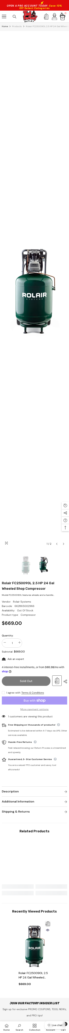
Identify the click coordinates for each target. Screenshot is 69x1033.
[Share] (64, 681)
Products (17, 26)
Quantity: (7, 635)
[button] (57, 544)
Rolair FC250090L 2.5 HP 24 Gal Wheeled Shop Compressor (33, 975)
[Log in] (54, 16)
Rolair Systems (22, 601)
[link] (18, 886)
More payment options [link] (34, 709)
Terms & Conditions (32, 692)
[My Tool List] (46, 16)
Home (5, 26)
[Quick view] (47, 930)
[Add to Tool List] (57, 680)
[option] (34, 289)
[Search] (14, 16)
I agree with (13, 692)
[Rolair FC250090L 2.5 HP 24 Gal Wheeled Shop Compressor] (34, 945)
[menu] (4, 16)
